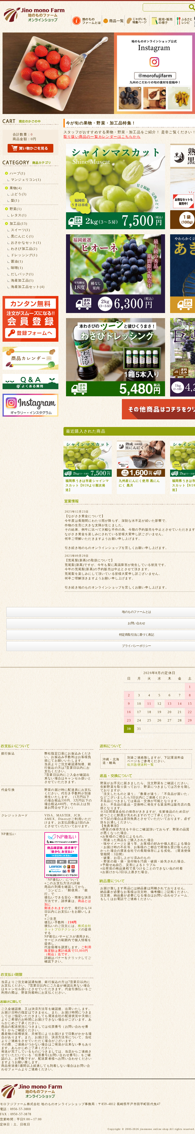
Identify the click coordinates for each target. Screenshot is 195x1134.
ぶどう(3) (18, 194)
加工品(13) (18, 223)
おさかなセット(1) (26, 242)
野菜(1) (16, 209)
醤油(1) (17, 261)
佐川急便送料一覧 (140, 764)
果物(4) (16, 188)
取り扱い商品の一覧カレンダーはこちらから (102, 137)
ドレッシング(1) (24, 255)
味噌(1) (17, 268)
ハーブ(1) (17, 173)
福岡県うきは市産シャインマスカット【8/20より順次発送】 (87, 485)
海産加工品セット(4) (27, 287)
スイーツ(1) (20, 230)
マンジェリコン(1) (26, 180)
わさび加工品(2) (24, 249)
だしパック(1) (22, 274)
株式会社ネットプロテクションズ (67, 927)
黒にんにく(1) (22, 236)
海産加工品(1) (22, 280)
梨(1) (15, 200)
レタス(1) (18, 215)
